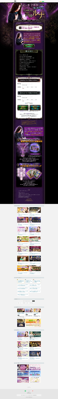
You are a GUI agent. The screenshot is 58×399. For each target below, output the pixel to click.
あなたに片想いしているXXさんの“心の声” (29, 185)
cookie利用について (29, 392)
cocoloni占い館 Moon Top (19, 22)
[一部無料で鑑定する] (23, 108)
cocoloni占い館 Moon (29, 393)
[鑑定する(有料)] (35, 108)
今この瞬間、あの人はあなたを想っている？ (29, 183)
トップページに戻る (29, 198)
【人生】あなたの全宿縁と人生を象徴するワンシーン (29, 161)
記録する (27, 103)
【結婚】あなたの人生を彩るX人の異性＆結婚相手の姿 (29, 160)
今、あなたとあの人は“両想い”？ (29, 182)
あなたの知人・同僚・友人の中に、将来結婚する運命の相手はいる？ (29, 184)
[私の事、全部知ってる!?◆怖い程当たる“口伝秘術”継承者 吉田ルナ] (29, 14)
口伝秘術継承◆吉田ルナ (26, 22)
